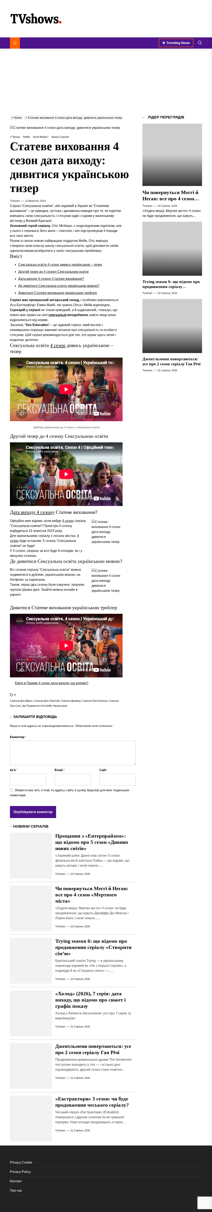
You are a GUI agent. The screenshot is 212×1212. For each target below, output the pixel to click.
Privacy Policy (20, 1172)
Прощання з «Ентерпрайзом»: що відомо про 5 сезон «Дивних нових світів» (91, 842)
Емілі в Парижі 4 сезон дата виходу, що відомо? (51, 683)
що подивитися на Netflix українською (44, 705)
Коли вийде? (40, 136)
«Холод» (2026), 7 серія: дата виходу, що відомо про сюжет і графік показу (90, 1000)
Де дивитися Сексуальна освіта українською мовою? (58, 286)
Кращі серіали (60, 136)
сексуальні (57, 315)
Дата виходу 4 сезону (32, 512)
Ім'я (14, 770)
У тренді (15, 136)
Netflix (26, 136)
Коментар (18, 737)
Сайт (103, 770)
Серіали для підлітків (46, 700)
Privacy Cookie (21, 1162)
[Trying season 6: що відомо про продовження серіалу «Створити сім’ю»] (172, 249)
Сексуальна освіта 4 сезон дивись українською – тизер (60, 264)
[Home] (15, 43)
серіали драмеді (71, 700)
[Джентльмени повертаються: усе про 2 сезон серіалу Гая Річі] (172, 326)
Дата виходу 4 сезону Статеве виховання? (51, 279)
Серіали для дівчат (21, 700)
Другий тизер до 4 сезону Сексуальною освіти (53, 271)
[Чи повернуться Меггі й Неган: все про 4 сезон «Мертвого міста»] (172, 155)
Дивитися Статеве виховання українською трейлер (57, 293)
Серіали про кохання (95, 700)
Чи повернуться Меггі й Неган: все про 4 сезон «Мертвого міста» (91, 895)
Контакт (16, 1181)
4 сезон (57, 345)
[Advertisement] (106, 82)
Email (60, 770)
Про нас (16, 1190)
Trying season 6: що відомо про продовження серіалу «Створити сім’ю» (93, 947)
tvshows (15, 200)
